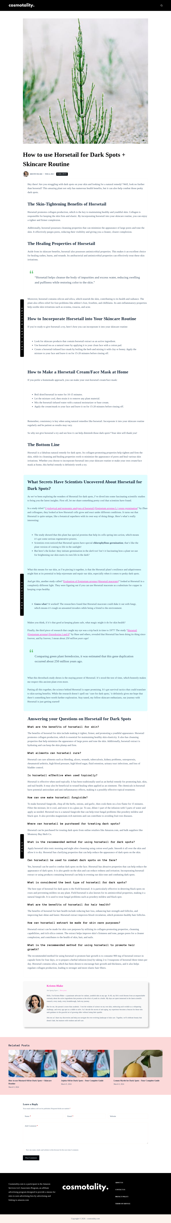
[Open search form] (161, 5)
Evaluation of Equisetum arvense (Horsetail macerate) (91, 581)
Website (113, 1116)
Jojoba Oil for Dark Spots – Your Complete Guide (82, 1081)
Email (70, 1116)
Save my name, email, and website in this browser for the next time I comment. (52, 1150)
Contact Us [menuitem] (120, 1190)
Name (28, 1116)
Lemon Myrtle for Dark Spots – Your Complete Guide (136, 1081)
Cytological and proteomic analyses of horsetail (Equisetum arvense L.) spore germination (91, 508)
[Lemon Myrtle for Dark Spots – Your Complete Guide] (138, 1063)
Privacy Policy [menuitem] (121, 1197)
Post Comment (31, 1158)
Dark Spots (62, 174)
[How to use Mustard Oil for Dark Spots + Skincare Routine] (33, 1063)
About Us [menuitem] (119, 1183)
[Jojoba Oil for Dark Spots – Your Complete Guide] (85, 1063)
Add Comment (31, 1126)
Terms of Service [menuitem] (122, 1204)
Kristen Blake (55, 985)
